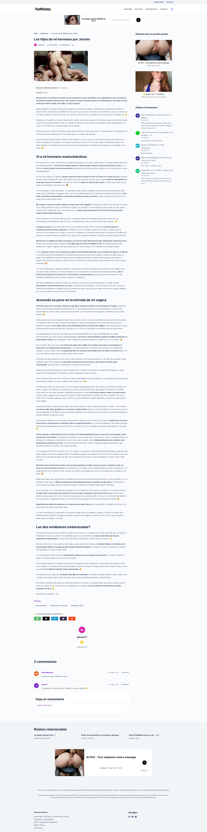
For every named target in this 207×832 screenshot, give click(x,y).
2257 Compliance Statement (45, 822)
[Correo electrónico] (63, 618)
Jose (143, 132)
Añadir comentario (44, 705)
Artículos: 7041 (82, 647)
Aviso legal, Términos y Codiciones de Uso (51, 816)
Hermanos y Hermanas (59, 605)
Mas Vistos (139, 9)
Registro (170, 2)
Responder (125, 672)
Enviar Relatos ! (152, 9)
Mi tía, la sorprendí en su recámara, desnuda (100, 735)
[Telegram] (54, 618)
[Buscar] (172, 9)
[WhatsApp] (37, 618)
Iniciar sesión (159, 2)
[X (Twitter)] (46, 618)
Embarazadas (40, 605)
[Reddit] (71, 618)
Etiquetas (163, 9)
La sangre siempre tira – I (44, 735)
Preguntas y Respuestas (43, 819)
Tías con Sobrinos (87, 738)
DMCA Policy (39, 825)
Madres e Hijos (77, 605)
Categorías (128, 9)
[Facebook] (129, 817)
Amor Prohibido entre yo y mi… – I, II (144, 735)
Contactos (38, 828)
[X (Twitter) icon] (82, 642)
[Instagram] (136, 817)
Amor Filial (65, 45)
